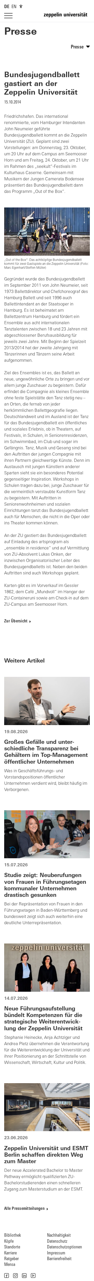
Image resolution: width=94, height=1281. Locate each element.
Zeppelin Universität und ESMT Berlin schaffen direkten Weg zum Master (46, 1155)
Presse (20, 32)
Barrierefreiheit (59, 1259)
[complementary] (21, 6)
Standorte (12, 1247)
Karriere (10, 1253)
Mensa (9, 1264)
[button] (6, 1275)
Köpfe (9, 1241)
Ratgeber (11, 1259)
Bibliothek (12, 1235)
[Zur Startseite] (67, 17)
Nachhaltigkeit (59, 1235)
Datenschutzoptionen (64, 1247)
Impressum (56, 1253)
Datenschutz (57, 1241)
